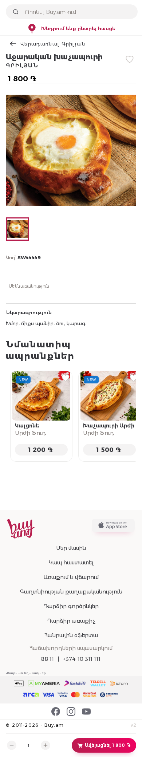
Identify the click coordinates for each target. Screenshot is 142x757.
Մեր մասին (71, 548)
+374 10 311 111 (82, 659)
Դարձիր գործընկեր (71, 606)
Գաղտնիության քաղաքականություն (71, 591)
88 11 (47, 659)
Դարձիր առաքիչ (71, 621)
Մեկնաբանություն (29, 285)
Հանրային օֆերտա (71, 635)
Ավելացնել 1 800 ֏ (107, 745)
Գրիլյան (22, 65)
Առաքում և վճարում (71, 577)
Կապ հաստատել (71, 562)
